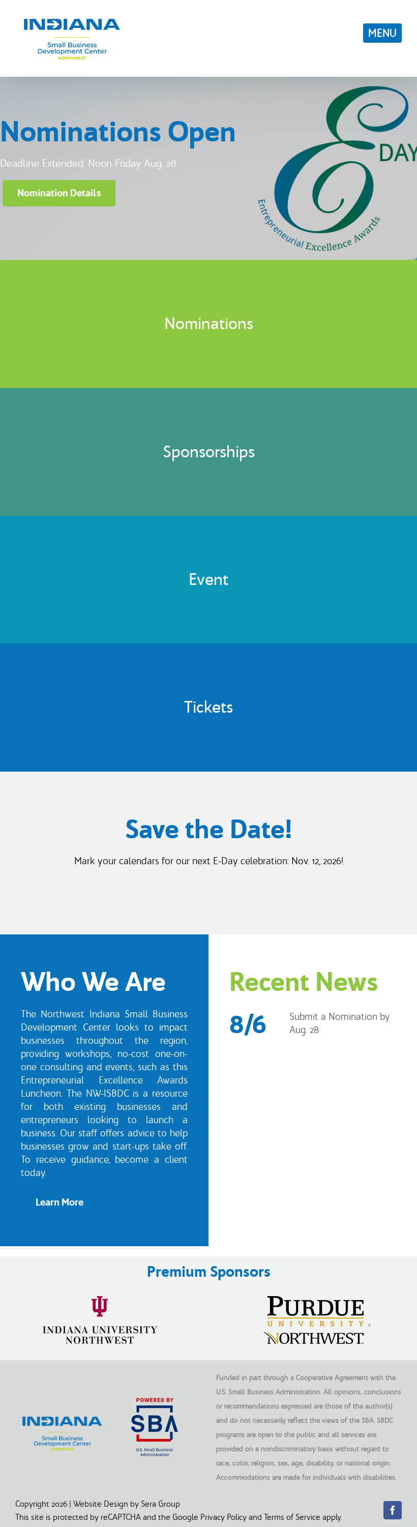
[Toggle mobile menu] (382, 33)
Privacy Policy (223, 1517)
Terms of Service (292, 1517)
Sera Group (160, 1504)
